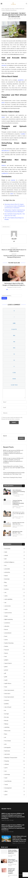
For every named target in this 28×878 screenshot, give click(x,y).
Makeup (14, 724)
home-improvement (14, 697)
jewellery (14, 703)
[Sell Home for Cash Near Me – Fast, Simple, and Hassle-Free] (7, 533)
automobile (14, 568)
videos (14, 791)
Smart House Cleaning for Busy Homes (12, 477)
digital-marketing (14, 619)
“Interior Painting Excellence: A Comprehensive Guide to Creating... (18, 502)
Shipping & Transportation (14, 757)
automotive (14, 572)
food (14, 656)
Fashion (14, 646)
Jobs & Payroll (14, 707)
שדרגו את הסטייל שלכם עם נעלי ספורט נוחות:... (18, 523)
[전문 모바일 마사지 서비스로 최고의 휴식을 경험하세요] (7, 514)
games (14, 666)
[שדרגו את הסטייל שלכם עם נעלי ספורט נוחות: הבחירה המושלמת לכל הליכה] (7, 524)
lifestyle (14, 720)
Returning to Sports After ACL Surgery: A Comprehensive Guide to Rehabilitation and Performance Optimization (15, 206)
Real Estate (14, 750)
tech (14, 771)
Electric (14, 629)
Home (3, 8)
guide (14, 676)
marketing (14, 727)
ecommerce (14, 622)
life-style (14, 717)
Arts (14, 565)
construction (14, 606)
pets (14, 744)
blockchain (14, 579)
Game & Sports (14, 663)
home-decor (14, 693)
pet (14, 737)
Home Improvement (14, 690)
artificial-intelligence (14, 562)
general (14, 670)
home (14, 686)
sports (14, 767)
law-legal (14, 713)
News (14, 734)
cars (14, 592)
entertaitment (14, 633)
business (14, 589)
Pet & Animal (14, 740)
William (14, 239)
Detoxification (6, 226)
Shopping (14, 761)
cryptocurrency (14, 612)
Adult (14, 552)
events (14, 639)
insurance (14, 700)
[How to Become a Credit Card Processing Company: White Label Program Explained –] (7, 492)
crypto (14, 609)
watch (14, 794)
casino (14, 595)
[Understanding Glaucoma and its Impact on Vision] (4, 852)
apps (14, 558)
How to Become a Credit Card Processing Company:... (19, 491)
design (14, 616)
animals (14, 555)
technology (14, 774)
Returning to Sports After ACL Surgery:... (13, 861)
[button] (3, 277)
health (14, 680)
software (14, 764)
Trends (14, 784)
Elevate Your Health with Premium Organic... (11, 871)
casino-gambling (14, 599)
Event (14, 636)
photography (14, 747)
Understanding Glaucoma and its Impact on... (13, 852)
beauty (14, 575)
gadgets (14, 659)
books (14, 585)
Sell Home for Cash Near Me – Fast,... (17, 532)
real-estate (14, 754)
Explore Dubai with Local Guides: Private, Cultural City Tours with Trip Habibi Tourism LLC (13, 467)
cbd (14, 602)
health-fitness (14, 683)
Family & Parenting (14, 643)
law (14, 710)
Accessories (14, 548)
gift (14, 673)
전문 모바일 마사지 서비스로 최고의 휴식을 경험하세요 (18, 514)
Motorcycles (14, 730)
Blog (14, 582)
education (14, 626)
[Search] (26, 3)
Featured (14, 649)
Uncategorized (14, 788)
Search (4, 298)
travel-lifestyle (14, 781)
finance (14, 653)
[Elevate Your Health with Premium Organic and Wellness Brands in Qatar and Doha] (4, 870)
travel (14, 777)
